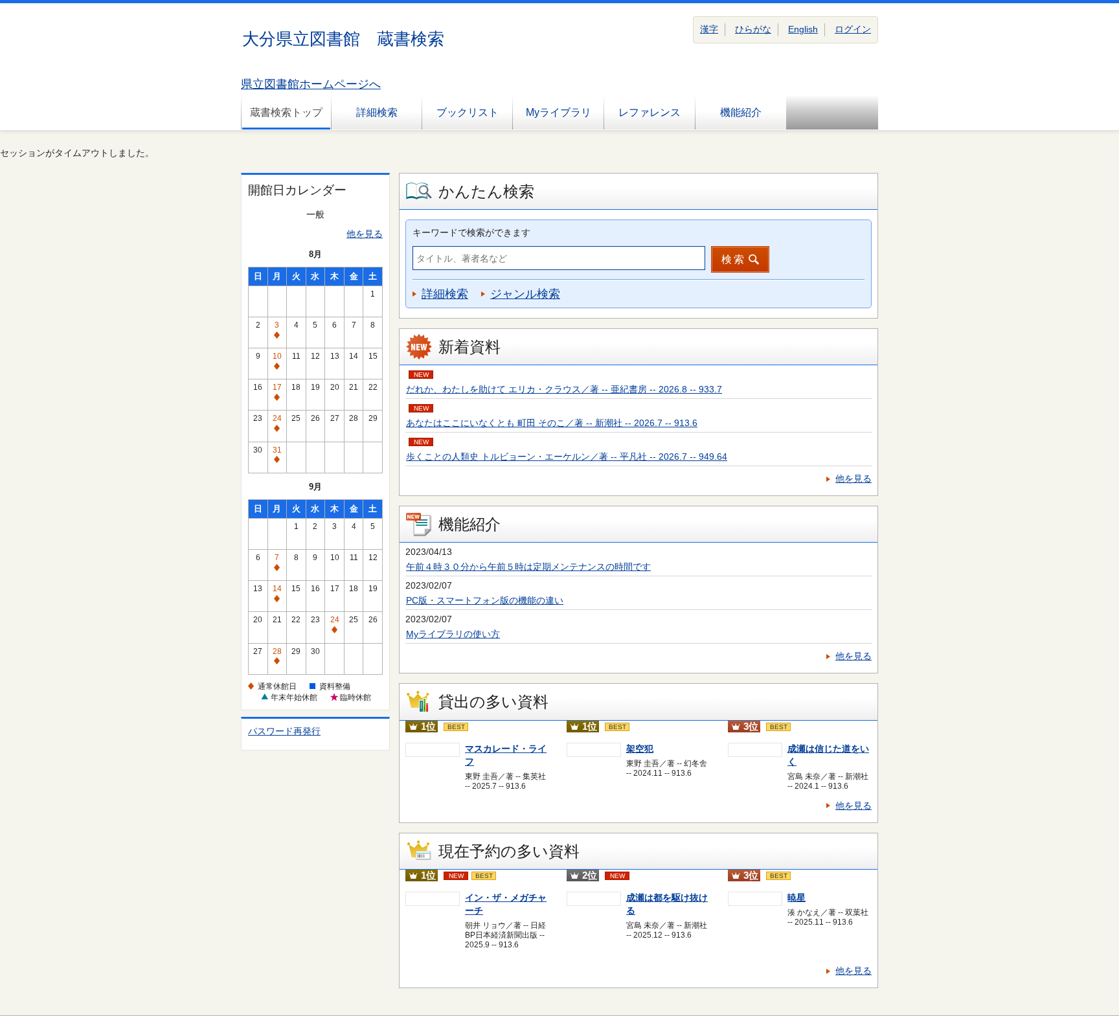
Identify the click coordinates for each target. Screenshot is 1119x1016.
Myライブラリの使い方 (453, 634)
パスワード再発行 (284, 731)
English (803, 29)
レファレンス (649, 112)
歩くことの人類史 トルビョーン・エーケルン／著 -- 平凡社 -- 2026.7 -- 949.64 (566, 456)
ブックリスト (467, 112)
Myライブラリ (558, 112)
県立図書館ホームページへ (311, 84)
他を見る (364, 234)
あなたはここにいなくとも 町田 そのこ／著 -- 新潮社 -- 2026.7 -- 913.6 (551, 423)
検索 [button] (733, 259)
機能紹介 (741, 112)
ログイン (853, 29)
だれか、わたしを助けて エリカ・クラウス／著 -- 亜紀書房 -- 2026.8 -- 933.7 (564, 389)
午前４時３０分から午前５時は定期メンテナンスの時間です (528, 566)
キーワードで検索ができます (471, 232)
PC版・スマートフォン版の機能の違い (484, 600)
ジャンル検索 (525, 294)
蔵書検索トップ (286, 112)
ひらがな (753, 29)
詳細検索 (377, 112)
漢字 (709, 29)
